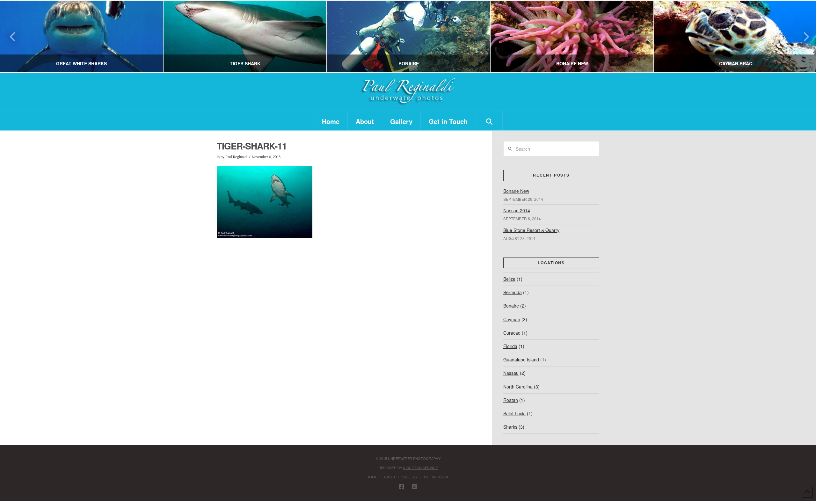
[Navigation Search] (489, 120)
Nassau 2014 (516, 210)
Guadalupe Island (521, 359)
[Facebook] (401, 487)
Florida (510, 346)
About (389, 477)
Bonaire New (516, 191)
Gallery (410, 477)
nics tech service (420, 467)
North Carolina (518, 386)
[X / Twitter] (414, 487)
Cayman (511, 319)
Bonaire (511, 305)
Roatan (510, 400)
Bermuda (512, 292)
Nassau (511, 373)
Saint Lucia (514, 413)
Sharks (510, 427)
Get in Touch (436, 477)
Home (372, 477)
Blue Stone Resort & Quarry (531, 230)
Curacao (512, 333)
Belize (509, 279)
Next (802, 36)
